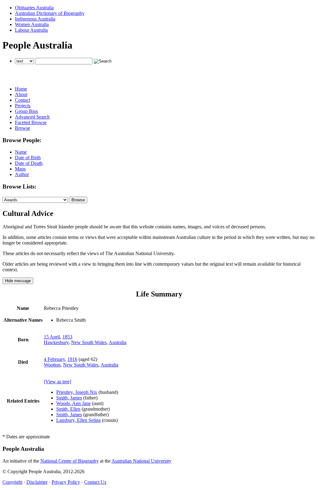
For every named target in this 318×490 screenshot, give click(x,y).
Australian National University (141, 461)
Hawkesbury (56, 342)
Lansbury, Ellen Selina (78, 420)
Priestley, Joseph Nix (76, 392)
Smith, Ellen (68, 409)
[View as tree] (57, 381)
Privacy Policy (66, 482)
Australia (117, 342)
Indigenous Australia (35, 18)
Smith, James (69, 397)
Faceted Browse (31, 122)
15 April (52, 336)
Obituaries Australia (34, 7)
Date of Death (29, 163)
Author (22, 174)
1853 (67, 336)
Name (21, 152)
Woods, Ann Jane (73, 403)
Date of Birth (28, 157)
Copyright (12, 482)
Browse (22, 128)
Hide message (18, 280)
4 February (54, 359)
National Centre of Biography (69, 461)
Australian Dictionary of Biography (49, 13)
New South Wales (89, 342)
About (21, 94)
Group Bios (26, 111)
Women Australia (32, 24)
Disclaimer (37, 482)
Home (21, 88)
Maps (20, 168)
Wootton (52, 364)
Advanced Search (32, 116)
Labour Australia (31, 30)
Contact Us (95, 482)
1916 (72, 359)
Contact (22, 100)
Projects (22, 105)
